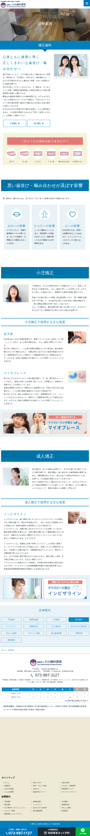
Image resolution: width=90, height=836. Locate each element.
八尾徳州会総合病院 (19, 709)
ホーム (4, 650)
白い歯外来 (56, 626)
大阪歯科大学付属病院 (24, 706)
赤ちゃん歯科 (11, 633)
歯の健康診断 (56, 633)
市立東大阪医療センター (44, 706)
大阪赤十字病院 (61, 706)
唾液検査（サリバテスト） (13, 814)
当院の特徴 (65, 782)
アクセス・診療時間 (68, 786)
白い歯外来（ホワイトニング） (61, 680)
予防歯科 (11, 619)
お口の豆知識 (9, 789)
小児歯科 (56, 619)
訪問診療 (78, 633)
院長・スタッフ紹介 (40, 786)
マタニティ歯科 (34, 633)
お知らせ (36, 789)
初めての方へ (37, 782)
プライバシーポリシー (69, 792)
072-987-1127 (47, 675)
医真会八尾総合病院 (37, 709)
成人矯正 (37, 123)
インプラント (11, 626)
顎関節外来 (33, 626)
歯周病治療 (33, 619)
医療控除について (68, 789)
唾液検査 (11, 640)
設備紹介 (7, 786)
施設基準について (39, 792)
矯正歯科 (78, 619)
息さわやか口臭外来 (79, 626)
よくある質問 (9, 792)
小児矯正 (13, 123)
